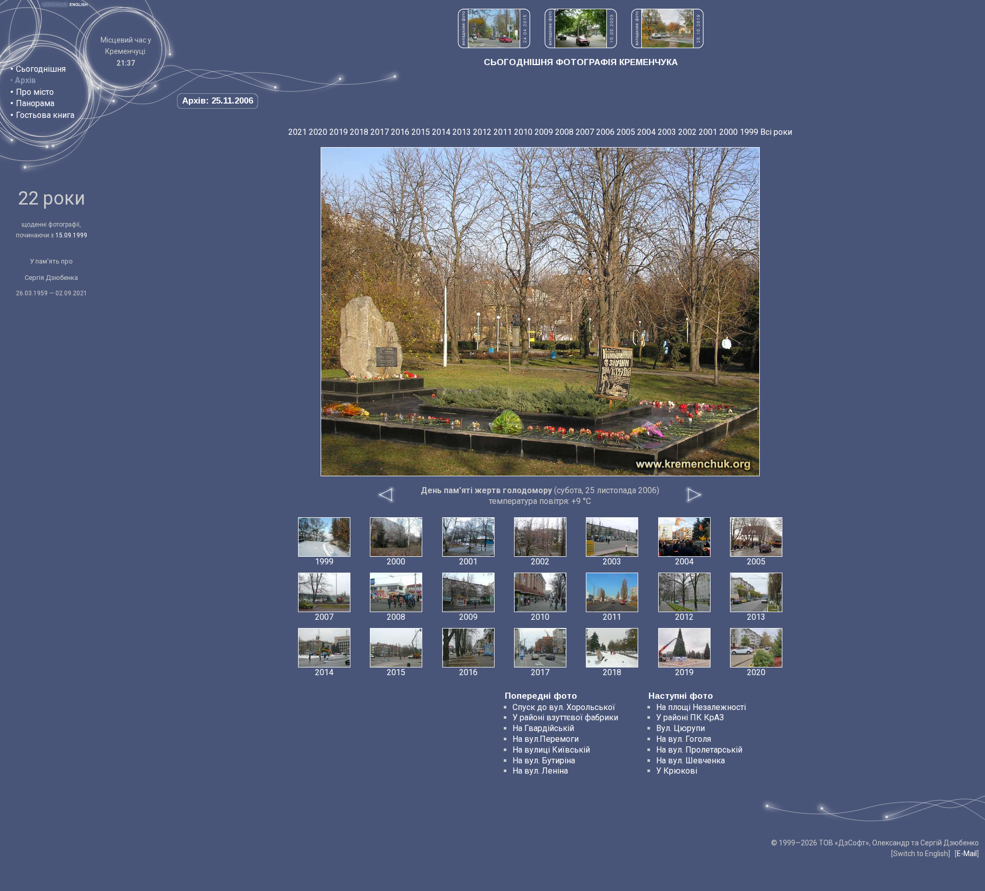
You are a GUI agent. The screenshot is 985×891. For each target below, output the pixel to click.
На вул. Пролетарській (699, 750)
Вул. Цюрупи (680, 728)
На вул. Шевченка (690, 760)
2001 (708, 132)
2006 (605, 132)
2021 (297, 132)
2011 (503, 132)
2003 (667, 132)
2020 (318, 132)
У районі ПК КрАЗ (690, 717)
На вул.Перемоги (546, 739)
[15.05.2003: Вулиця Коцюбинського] (581, 45)
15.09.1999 (71, 235)
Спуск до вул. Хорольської (564, 707)
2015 (420, 132)
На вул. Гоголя (683, 739)
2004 (646, 132)
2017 (379, 132)
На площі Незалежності (701, 707)
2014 (441, 132)
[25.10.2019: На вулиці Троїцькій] (667, 45)
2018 (359, 132)
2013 (461, 132)
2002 (687, 132)
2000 (728, 132)
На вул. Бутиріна (544, 760)
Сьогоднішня (41, 69)
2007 (585, 132)
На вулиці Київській (551, 750)
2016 (400, 132)
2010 (523, 132)
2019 (338, 132)
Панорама (35, 103)
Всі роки (776, 132)
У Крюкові (676, 771)
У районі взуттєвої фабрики (565, 717)
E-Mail (967, 853)
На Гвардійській (543, 728)
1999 (749, 132)
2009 (544, 132)
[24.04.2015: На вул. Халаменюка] (494, 45)
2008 (564, 132)
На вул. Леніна (540, 771)
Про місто (35, 92)
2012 (482, 132)
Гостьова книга (45, 115)
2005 (626, 132)
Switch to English (920, 853)
